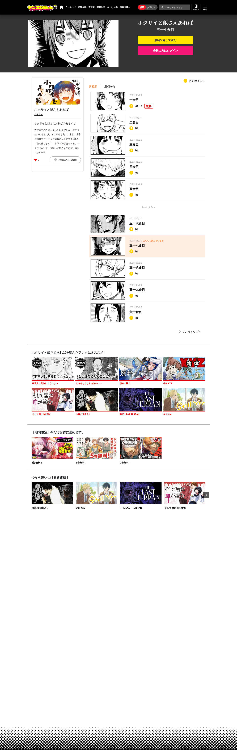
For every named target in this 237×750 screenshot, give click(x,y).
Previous (31, 495)
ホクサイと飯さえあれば (51, 109)
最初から (109, 86)
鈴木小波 (38, 114)
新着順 (93, 86)
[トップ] (61, 7)
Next (206, 495)
